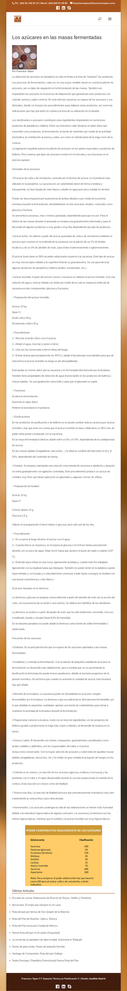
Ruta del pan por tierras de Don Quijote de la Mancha (40, 911)
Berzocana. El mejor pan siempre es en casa (36, 904)
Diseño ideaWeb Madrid (93, 978)
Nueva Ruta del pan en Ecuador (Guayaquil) (36, 932)
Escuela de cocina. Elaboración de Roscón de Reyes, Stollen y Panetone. (52, 898)
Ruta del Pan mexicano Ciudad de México (34, 925)
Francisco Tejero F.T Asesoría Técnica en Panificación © (50, 978)
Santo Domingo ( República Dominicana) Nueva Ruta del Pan (45, 960)
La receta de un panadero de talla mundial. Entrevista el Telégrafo (47, 939)
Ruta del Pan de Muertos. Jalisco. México (34, 918)
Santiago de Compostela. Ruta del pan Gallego (37, 953)
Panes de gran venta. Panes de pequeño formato (38, 946)
